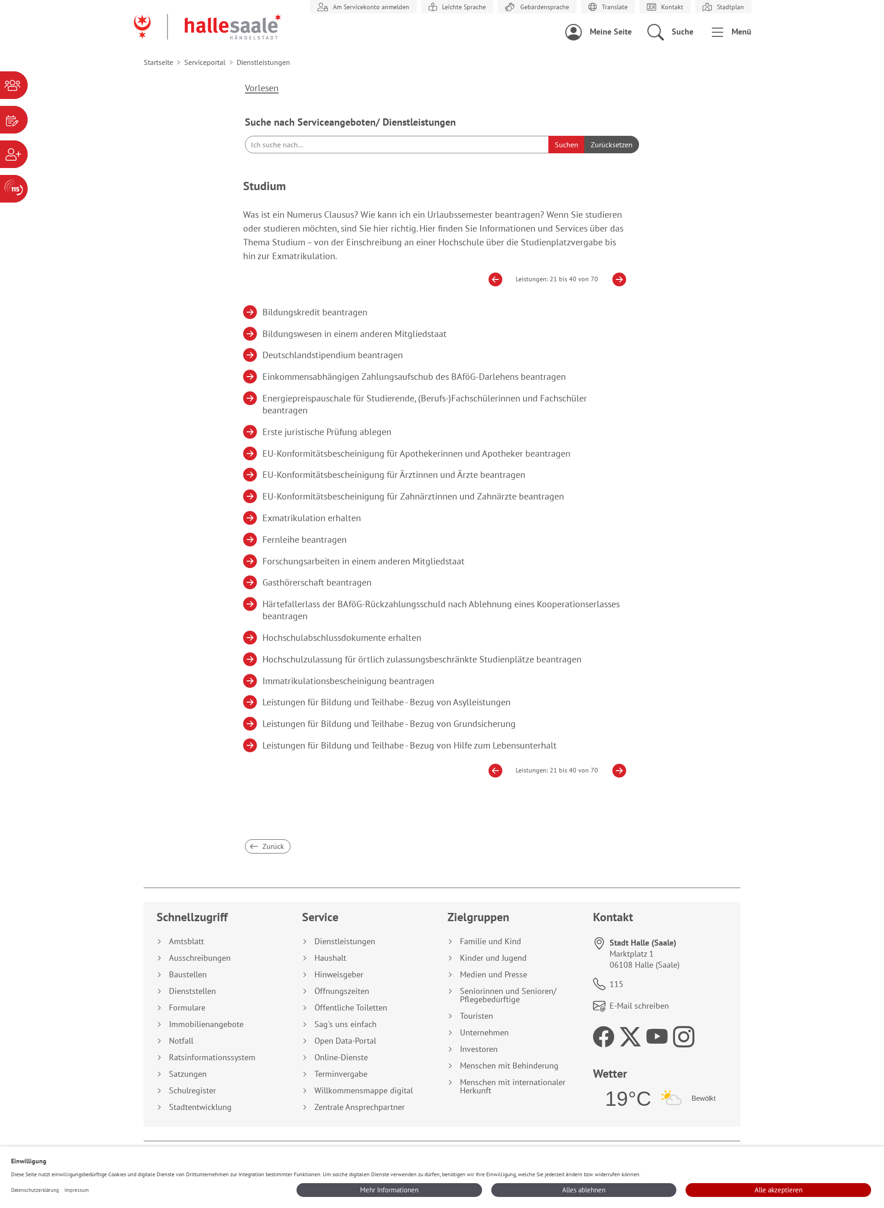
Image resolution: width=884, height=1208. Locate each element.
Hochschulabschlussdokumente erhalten (342, 638)
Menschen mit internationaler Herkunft (512, 1086)
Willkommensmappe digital (363, 1090)
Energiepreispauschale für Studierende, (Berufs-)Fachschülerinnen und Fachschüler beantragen (425, 404)
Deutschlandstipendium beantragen (333, 355)
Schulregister (192, 1090)
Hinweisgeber (338, 974)
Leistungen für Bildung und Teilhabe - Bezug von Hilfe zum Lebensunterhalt (410, 745)
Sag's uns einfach (345, 1024)
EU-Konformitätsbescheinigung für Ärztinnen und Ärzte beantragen (394, 475)
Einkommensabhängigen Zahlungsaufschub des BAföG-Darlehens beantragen (414, 377)
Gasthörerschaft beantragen (317, 582)
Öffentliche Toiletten (350, 1008)
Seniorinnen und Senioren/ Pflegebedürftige (508, 995)
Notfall (181, 1041)
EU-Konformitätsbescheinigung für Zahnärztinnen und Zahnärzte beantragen (413, 496)
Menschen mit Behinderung (509, 1066)
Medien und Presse (493, 974)
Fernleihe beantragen (305, 540)
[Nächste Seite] (615, 279)
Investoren (479, 1049)
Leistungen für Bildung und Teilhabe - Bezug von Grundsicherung (389, 724)
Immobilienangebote (206, 1024)
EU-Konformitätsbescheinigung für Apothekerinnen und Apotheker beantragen (416, 453)
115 (616, 984)
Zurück (272, 846)
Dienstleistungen (344, 941)
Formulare (187, 1008)
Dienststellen (192, 991)
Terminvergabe (340, 1074)
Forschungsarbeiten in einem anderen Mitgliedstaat (364, 561)
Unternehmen (484, 1032)
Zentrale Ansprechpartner (359, 1107)
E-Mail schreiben (639, 1005)
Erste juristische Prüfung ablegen (327, 432)
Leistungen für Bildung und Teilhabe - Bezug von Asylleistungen (387, 702)
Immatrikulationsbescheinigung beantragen (348, 681)
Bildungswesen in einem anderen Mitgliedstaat (355, 334)
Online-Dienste (341, 1057)
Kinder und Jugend (493, 958)
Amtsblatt (186, 941)
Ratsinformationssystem (212, 1057)
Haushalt (330, 958)
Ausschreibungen (200, 958)
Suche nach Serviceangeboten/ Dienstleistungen (350, 122)
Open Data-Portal (345, 1041)
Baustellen (188, 974)
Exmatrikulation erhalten (312, 518)
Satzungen (188, 1074)
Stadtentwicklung (200, 1107)
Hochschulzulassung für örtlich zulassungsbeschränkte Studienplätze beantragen (422, 659)
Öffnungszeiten (341, 991)
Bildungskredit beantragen (315, 312)
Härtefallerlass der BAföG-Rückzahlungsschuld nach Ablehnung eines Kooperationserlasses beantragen (441, 610)
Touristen (476, 1016)
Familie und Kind (490, 941)
